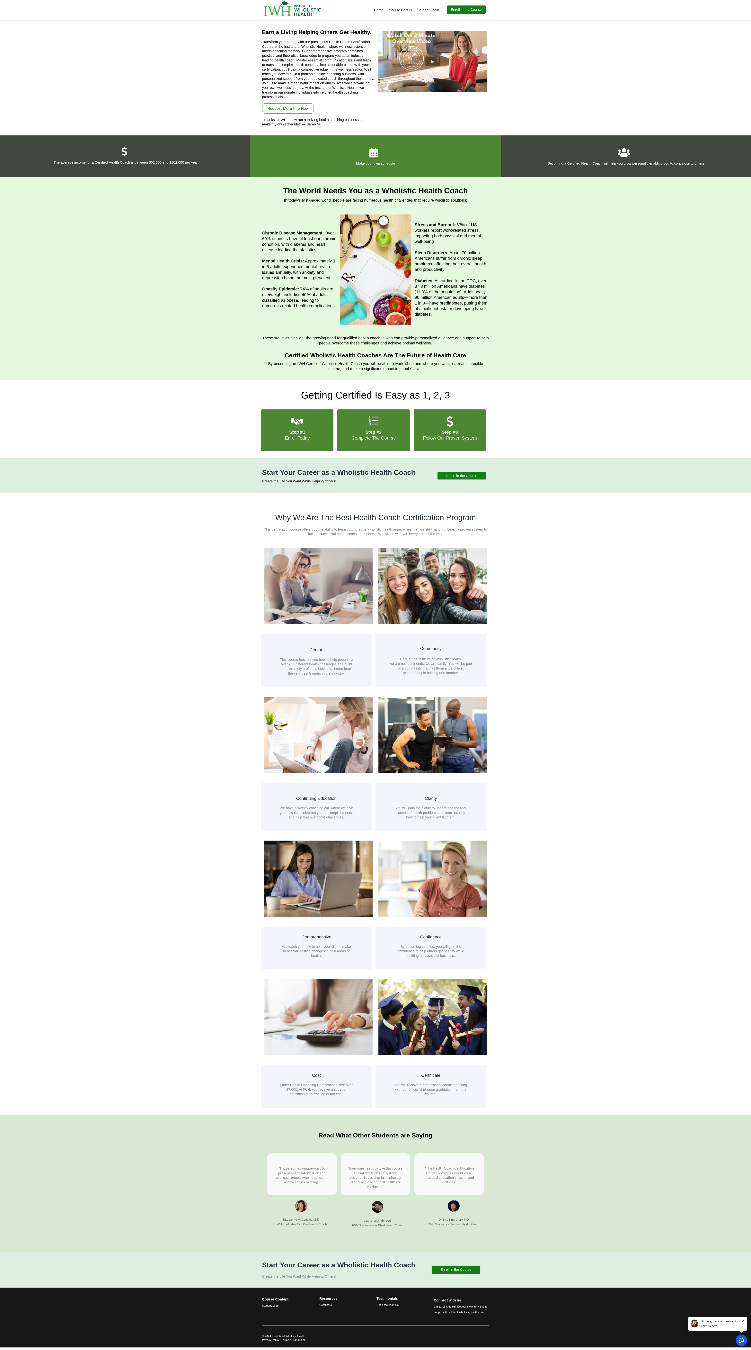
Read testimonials (387, 1304)
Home (378, 10)
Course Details (400, 10)
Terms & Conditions (293, 1339)
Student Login (428, 10)
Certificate (325, 1304)
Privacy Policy (270, 1339)
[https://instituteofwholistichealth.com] (292, 9)
